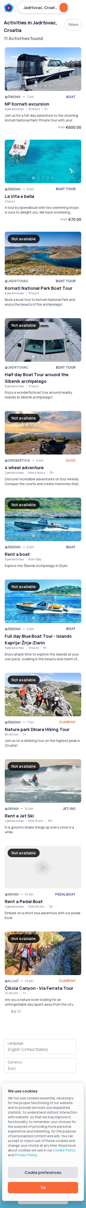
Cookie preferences (43, 1172)
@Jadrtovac (16, 281)
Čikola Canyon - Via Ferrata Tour (39, 988)
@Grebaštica (17, 460)
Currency (15, 1062)
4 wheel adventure (24, 467)
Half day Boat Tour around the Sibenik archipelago (37, 378)
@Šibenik (13, 96)
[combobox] (40, 1049)
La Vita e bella (19, 196)
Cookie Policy (64, 1150)
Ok (43, 1187)
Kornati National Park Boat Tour (38, 288)
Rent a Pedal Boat (24, 901)
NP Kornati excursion (27, 104)
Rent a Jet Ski (19, 816)
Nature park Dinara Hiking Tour (37, 729)
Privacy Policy (26, 1155)
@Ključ (12, 981)
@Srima (12, 808)
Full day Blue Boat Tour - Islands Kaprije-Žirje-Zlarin (38, 639)
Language (15, 1043)
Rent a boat (17, 554)
